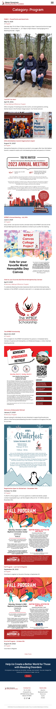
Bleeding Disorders (43, 692)
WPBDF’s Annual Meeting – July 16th (16, 217)
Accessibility (35, 706)
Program (7, 24)
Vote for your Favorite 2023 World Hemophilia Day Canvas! (23, 280)
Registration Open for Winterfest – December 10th (20, 488)
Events (43, 696)
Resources (43, 694)
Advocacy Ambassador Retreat (14, 410)
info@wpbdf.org (27, 692)
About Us (43, 690)
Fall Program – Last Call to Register (15, 567)
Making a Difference (14, 104)
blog (6, 104)
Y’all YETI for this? (10, 99)
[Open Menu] (52, 3)
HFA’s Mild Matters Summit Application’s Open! (19, 141)
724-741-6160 (26, 690)
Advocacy (8, 284)
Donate (28, 676)
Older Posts (28, 654)
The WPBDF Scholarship (12, 331)
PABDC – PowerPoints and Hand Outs (16, 19)
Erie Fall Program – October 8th (14, 641)
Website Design (40, 706)
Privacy (30, 706)
